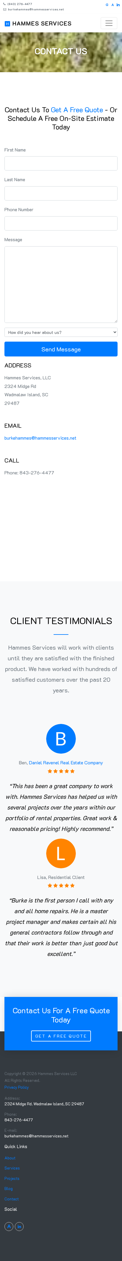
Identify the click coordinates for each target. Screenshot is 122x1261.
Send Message (61, 349)
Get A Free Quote (61, 1036)
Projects (12, 1178)
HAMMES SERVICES (42, 23)
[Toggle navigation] (109, 23)
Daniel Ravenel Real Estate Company (66, 762)
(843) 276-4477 (19, 4)
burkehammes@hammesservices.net (35, 9)
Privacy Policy (16, 1087)
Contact (11, 1198)
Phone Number (18, 209)
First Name (15, 149)
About (9, 1157)
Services (12, 1167)
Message (13, 239)
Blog (8, 1188)
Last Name (14, 179)
